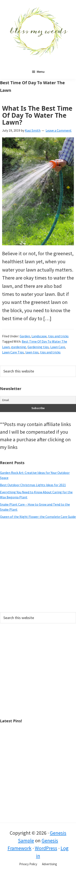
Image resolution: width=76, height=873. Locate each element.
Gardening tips (38, 347)
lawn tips (32, 352)
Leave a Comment (59, 130)
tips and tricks (58, 336)
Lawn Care (57, 347)
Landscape (39, 336)
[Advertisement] (38, 566)
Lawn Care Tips (13, 352)
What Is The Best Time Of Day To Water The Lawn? (37, 115)
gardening (18, 347)
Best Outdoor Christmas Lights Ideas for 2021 (33, 485)
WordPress (46, 848)
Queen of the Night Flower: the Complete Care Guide (38, 516)
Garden (25, 336)
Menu (41, 71)
